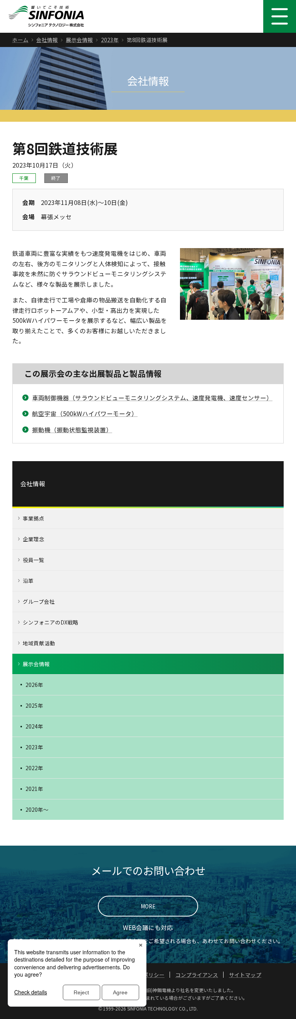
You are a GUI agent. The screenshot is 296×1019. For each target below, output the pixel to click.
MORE (148, 906)
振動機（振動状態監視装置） (72, 429)
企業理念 (33, 539)
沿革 (28, 580)
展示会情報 (79, 40)
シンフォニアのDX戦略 (50, 622)
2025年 (34, 705)
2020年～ (37, 809)
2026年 (34, 684)
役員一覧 (33, 560)
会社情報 (47, 40)
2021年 (34, 788)
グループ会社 (39, 601)
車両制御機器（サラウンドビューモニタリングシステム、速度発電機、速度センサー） (152, 397)
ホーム (20, 40)
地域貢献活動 (39, 643)
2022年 (34, 768)
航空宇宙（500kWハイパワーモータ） (85, 413)
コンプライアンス (196, 975)
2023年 (110, 40)
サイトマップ (245, 975)
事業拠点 (33, 518)
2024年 (34, 726)
